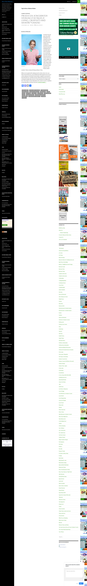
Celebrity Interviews (63, 275)
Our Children (61, 428)
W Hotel (3, 123)
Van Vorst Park (4, 34)
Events (60, 312)
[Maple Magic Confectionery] (63, 191)
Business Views (62, 271)
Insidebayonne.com (62, 377)
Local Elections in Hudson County (65, 393)
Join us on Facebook (63, 239)
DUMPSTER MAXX (5, 99)
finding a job (61, 322)
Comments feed (62, 91)
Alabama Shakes (44, 90)
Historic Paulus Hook (5, 28)
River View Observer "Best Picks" (65, 471)
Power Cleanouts (5, 101)
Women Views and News (64, 524)
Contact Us (74, 1)
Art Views (61, 255)
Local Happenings (62, 398)
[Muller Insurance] (63, 200)
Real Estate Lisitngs (62, 462)
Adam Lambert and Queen (34, 90)
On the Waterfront (62, 421)
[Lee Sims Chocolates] (68, 178)
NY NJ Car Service (5, 202)
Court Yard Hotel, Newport (6, 138)
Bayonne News (62, 257)
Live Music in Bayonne (63, 388)
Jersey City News (62, 382)
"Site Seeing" (61, 248)
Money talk (61, 405)
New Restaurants (62, 418)
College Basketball (62, 280)
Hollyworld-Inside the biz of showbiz (66, 349)
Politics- (60, 446)
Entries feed (61, 89)
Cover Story (61, 285)
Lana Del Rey (40, 93)
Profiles (60, 455)
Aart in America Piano (5, 314)
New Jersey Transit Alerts (6, 213)
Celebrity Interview (25, 13)
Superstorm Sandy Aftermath (64, 494)
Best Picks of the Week (63, 262)
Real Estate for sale (62, 460)
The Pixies (43, 96)
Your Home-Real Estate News (64, 529)
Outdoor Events (62, 437)
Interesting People (62, 379)
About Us (68, 1)
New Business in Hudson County (65, 414)
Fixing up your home (63, 324)
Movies (60, 407)
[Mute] (74, 57)
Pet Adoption (61, 441)
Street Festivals (62, 488)
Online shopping (62, 425)
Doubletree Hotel (5, 139)
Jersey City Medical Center (6, 117)
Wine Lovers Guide (62, 520)
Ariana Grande (25, 91)
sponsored (61, 481)
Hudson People (62, 363)
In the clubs (61, 368)
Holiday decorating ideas (64, 345)
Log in (60, 87)
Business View (62, 269)
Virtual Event (61, 515)
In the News (61, 370)
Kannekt (3, 152)
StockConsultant (5, 219)
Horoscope (61, 352)
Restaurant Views (62, 467)
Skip (77, 583)
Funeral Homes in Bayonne (6, 40)
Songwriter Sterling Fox (40, 94)
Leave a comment (39, 25)
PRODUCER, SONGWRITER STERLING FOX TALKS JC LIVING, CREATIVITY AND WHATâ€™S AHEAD (34, 19)
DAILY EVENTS (62, 289)
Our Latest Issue (62, 432)
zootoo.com (4, 84)
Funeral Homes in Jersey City (6, 367)
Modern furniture (5, 107)
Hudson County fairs (63, 358)
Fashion (60, 315)
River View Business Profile (64, 469)
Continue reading (42, 82)
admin (32, 25)
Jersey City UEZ (4, 91)
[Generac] (68, 152)
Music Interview (62, 409)
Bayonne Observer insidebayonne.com (66, 259)
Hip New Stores (62, 340)
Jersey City (34, 93)
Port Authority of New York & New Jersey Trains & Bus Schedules (7, 155)
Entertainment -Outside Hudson (65, 310)
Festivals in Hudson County (64, 319)
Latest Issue (61, 386)
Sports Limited (62, 483)
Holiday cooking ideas (63, 342)
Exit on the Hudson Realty (6, 183)
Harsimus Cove (4, 26)
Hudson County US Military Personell (66, 361)
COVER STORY (62, 287)
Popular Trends (62, 451)
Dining (60, 301)
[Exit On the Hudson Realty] (63, 129)
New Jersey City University (6, 51)
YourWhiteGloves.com (6, 78)
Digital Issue (61, 299)
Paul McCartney (47, 93)
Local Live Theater (62, 400)
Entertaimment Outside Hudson (65, 308)
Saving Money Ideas (63, 476)
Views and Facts (62, 513)
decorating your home (63, 296)
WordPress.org (62, 94)
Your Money (61, 531)
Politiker (3, 172)
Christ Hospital (4, 115)
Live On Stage (61, 391)
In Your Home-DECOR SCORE (65, 375)
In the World (61, 372)
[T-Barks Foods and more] (63, 165)
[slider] (68, 57)
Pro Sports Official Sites (63, 453)
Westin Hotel (4, 142)
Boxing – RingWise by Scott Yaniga (65, 264)
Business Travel (62, 266)
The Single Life (62, 501)
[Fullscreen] (76, 57)
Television (61, 497)
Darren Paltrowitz (62, 294)
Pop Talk (60, 448)
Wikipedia (3, 382)
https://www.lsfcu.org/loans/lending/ (66, 35)
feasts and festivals (62, 317)
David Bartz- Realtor (5, 181)
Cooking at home (62, 282)
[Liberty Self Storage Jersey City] (63, 139)
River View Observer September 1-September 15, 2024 (6, 159)
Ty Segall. (24, 97)
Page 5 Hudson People (63, 439)
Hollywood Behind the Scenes (65, 347)
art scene (60, 252)
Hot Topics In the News (63, 356)
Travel (60, 506)
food (60, 326)
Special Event (61, 478)
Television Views (62, 499)
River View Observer (7, 1)
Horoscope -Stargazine (63, 354)
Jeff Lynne (28, 93)
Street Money (61, 490)
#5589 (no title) (62, 228)
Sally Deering (61, 474)
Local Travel (61, 402)
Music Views (61, 411)
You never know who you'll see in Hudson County (68, 527)
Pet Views (61, 444)
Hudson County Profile (6, 73)
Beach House (43, 91)
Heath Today (61, 338)
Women (60, 522)
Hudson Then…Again (63, 365)
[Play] (60, 57)
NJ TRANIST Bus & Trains (6, 75)
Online (60, 423)
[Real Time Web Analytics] (4, 231)
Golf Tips (60, 333)
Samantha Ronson (30, 94)
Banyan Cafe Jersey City (34, 91)
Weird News (4, 164)
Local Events (61, 395)
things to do (61, 504)
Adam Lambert (25, 90)
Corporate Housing (5, 69)
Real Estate (61, 458)
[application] (68, 49)
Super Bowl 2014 (62, 492)
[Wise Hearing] (63, 207)
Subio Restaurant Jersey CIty (34, 96)
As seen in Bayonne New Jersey (65, 234)
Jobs (60, 384)
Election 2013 (61, 305)
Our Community (62, 430)
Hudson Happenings (64, 232)
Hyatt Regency (4, 141)
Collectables (61, 278)
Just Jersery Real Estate (6, 196)
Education (61, 303)
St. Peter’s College (5, 52)
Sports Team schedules (63, 485)
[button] (68, 49)
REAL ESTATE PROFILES (63, 464)
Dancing (60, 292)
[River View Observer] (59, 545)
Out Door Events (62, 435)
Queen (23, 94)
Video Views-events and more (65, 511)
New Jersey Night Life (63, 416)
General (60, 331)
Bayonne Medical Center (6, 114)
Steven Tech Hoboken (5, 54)
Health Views (61, 335)
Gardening (61, 328)
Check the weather (5, 149)
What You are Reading (63, 518)
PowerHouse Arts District (6, 32)
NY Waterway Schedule (6, 76)
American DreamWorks (63, 250)
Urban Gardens (62, 508)
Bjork (48, 91)
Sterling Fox (24, 96)
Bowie (23, 93)
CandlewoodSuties (5, 136)
